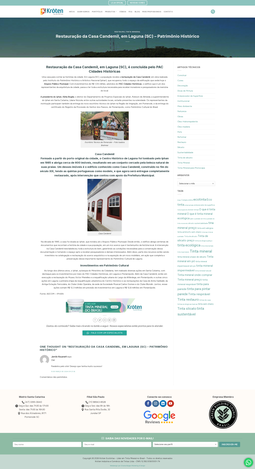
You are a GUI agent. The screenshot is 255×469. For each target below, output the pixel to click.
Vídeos (122, 12)
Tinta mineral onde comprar (194, 275)
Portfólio (97, 12)
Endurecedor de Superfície (190, 96)
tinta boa (204, 232)
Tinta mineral (201, 251)
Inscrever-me (230, 444)
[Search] (213, 11)
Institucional (183, 101)
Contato (168, 12)
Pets (179, 132)
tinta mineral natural (203, 271)
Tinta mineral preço (189, 279)
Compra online (187, 200)
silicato (191, 223)
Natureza (181, 111)
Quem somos (83, 12)
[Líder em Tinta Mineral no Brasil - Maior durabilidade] (52, 11)
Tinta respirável (199, 294)
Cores (180, 80)
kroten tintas (193, 210)
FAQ (130, 12)
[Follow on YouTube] (170, 403)
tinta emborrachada (207, 246)
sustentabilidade (201, 223)
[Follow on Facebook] (148, 403)
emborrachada (189, 205)
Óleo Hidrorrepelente (187, 121)
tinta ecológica (188, 245)
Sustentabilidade (185, 152)
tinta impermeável (183, 252)
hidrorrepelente (182, 210)
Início (72, 12)
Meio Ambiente (184, 106)
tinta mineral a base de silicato (191, 256)
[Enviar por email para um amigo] (105, 320)
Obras (180, 116)
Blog (137, 12)
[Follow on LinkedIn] (163, 403)
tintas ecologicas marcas (187, 304)
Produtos (110, 12)
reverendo (184, 223)
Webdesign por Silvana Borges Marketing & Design (127, 466)
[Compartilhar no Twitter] (100, 320)
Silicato (180, 147)
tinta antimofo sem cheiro (189, 232)
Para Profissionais (151, 12)
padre (192, 219)
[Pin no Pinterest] (109, 320)
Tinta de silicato (185, 157)
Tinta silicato (186, 308)
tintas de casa (205, 300)
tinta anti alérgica (205, 228)
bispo (179, 200)
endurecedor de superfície (204, 205)
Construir (181, 75)
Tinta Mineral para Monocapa (191, 168)
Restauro (119, 32)
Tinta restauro (188, 299)
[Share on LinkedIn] (114, 320)
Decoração (182, 85)
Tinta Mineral (133, 32)
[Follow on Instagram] (155, 403)
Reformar (181, 137)
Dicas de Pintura (185, 91)
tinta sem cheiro (206, 304)
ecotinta (199, 199)
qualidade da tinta (200, 219)
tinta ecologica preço (203, 241)
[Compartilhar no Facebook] (95, 320)
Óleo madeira (183, 126)
